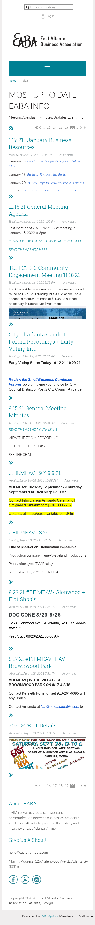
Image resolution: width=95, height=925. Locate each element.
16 (48, 127)
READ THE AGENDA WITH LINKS (33, 430)
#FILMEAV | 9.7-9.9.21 (35, 472)
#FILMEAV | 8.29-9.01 (34, 532)
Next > (81, 127)
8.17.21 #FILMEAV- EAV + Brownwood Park (39, 662)
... (43, 127)
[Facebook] (13, 879)
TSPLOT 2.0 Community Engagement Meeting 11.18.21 (44, 271)
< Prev (40, 127)
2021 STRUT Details (33, 725)
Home (12, 80)
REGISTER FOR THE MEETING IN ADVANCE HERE (45, 241)
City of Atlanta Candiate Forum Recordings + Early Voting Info (41, 341)
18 (60, 127)
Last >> (84, 127)
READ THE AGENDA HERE (28, 250)
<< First (36, 127)
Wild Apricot (49, 916)
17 (54, 127)
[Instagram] (36, 879)
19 (66, 127)
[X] (25, 879)
